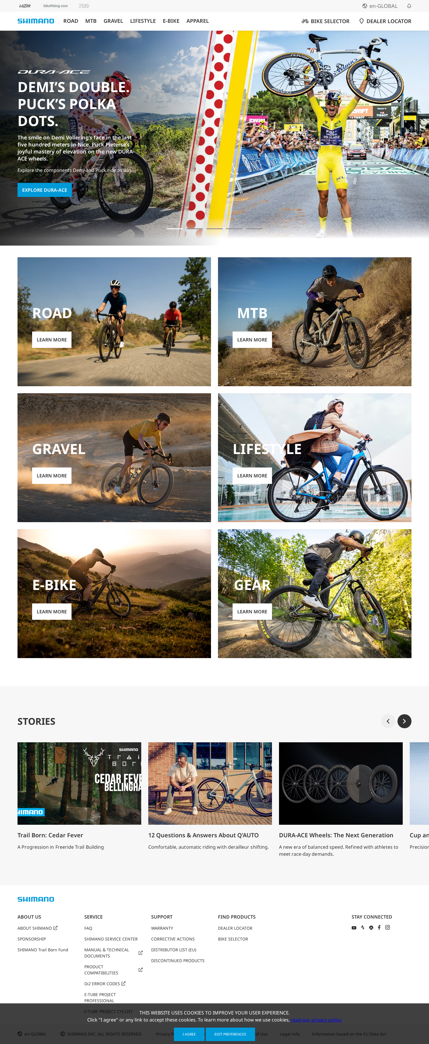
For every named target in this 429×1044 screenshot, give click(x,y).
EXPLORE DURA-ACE (44, 190)
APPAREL (197, 21)
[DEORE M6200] (234, 228)
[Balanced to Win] (194, 228)
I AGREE (189, 1034)
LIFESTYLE (143, 21)
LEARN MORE (52, 340)
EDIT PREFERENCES (230, 1034)
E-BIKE (171, 21)
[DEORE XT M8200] (214, 228)
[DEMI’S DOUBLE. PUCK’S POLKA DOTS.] (175, 228)
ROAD (70, 21)
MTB (91, 21)
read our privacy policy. (316, 1020)
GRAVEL (113, 21)
